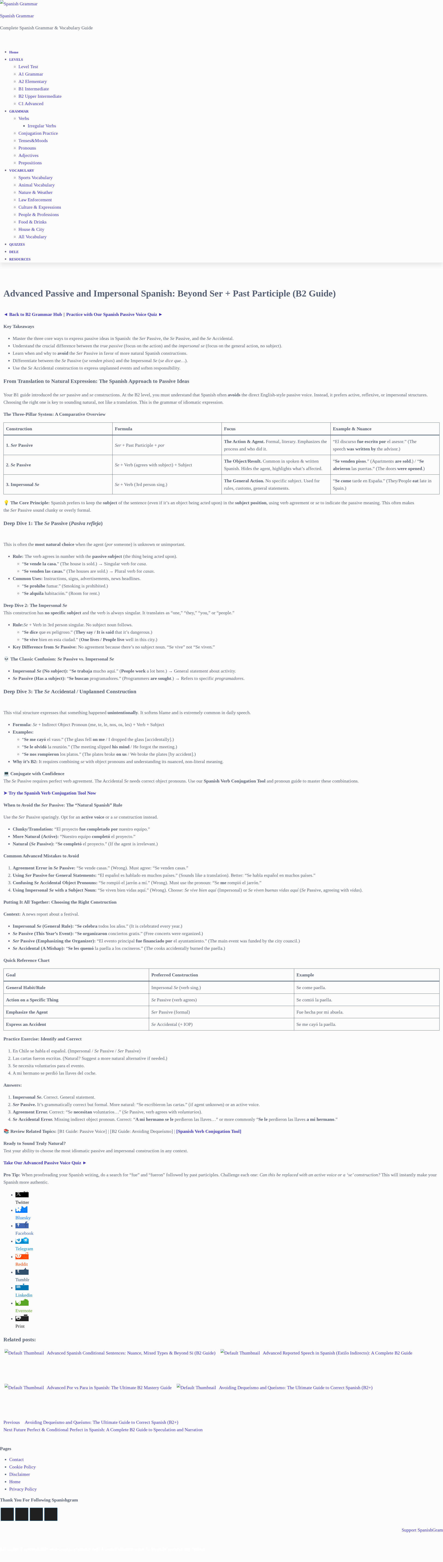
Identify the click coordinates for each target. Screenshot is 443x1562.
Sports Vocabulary (35, 177)
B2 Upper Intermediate (40, 96)
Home (13, 52)
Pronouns (27, 147)
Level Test (28, 66)
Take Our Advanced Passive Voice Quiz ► (45, 1162)
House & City (31, 229)
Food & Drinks (32, 221)
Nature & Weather (35, 192)
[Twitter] (7, 1514)
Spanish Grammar (17, 15)
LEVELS (16, 59)
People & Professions (38, 214)
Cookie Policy (22, 1466)
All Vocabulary (32, 236)
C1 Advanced (30, 103)
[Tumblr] (50, 1514)
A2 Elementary (32, 81)
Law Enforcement (35, 199)
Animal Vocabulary (36, 184)
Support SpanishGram (422, 1529)
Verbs (23, 118)
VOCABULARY (21, 170)
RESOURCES (19, 259)
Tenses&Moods (33, 140)
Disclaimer (19, 1474)
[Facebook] (21, 1514)
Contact (16, 1459)
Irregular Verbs (42, 125)
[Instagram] (36, 1514)
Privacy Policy (23, 1489)
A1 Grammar (30, 73)
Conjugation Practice (38, 133)
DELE (14, 252)
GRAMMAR (19, 111)
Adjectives (28, 155)
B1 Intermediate (33, 88)
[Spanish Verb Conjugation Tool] (208, 1131)
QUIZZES (17, 244)
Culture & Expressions (39, 207)
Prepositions (30, 162)
